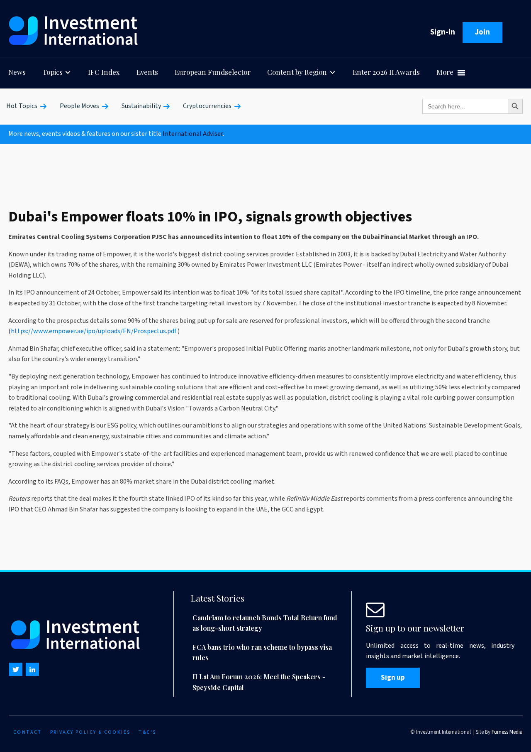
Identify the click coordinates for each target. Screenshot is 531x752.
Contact (27, 732)
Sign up (393, 678)
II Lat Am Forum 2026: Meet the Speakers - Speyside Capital (259, 682)
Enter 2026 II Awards (386, 71)
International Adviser (193, 133)
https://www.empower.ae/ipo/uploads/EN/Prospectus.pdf (93, 331)
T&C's (147, 732)
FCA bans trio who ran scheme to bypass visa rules (262, 652)
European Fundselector (213, 71)
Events (147, 71)
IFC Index (104, 71)
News (17, 71)
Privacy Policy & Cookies (90, 732)
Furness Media (507, 732)
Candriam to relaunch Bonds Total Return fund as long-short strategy (264, 623)
